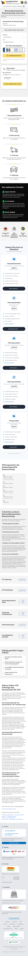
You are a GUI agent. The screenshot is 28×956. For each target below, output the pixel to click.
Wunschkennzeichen (7, 6)
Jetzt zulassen (14, 367)
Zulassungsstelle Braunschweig (9, 808)
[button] (14, 657)
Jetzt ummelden (14, 406)
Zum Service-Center (14, 843)
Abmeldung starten (14, 329)
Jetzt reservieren (14, 288)
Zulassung (14, 6)
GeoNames (20, 951)
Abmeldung (19, 6)
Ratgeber (22, 928)
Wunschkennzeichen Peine (8, 814)
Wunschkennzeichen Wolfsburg (16, 819)
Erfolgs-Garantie (8, 323)
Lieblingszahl (7, 77)
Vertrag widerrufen (14, 918)
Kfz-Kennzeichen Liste (7, 928)
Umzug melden (14, 447)
